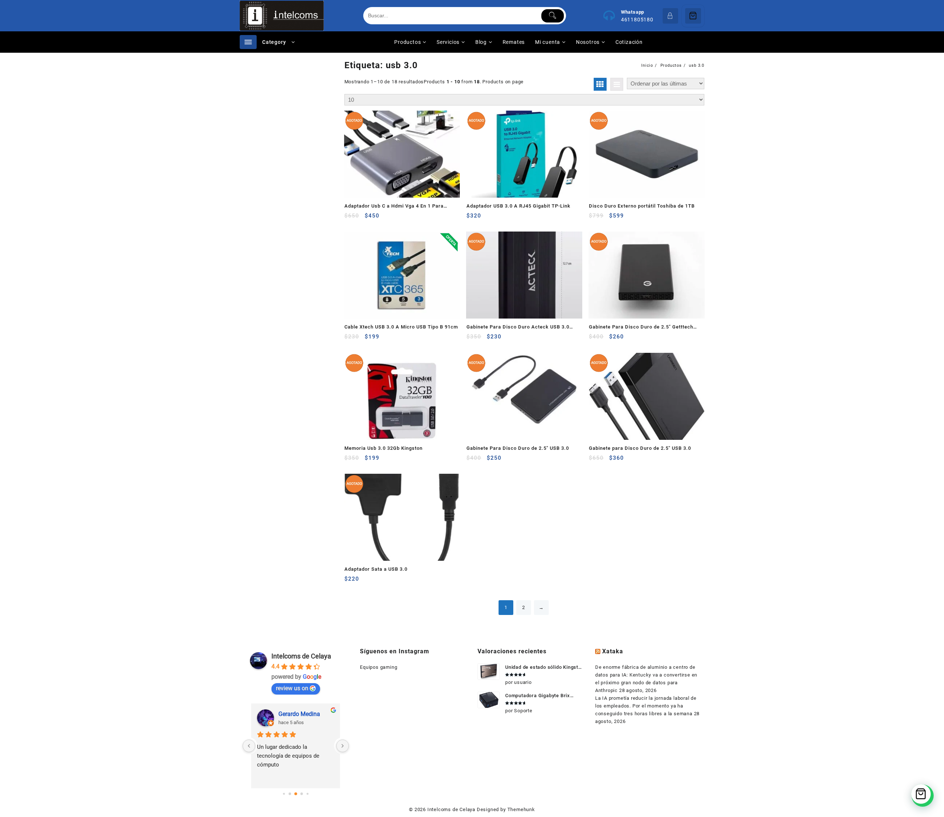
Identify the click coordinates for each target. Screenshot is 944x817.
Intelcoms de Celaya (301, 656)
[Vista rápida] (365, 218)
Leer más (350, 218)
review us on (292, 688)
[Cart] (693, 16)
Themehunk (521, 809)
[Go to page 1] (289, 793)
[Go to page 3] (301, 793)
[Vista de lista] (616, 84)
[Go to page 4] (307, 794)
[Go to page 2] (295, 793)
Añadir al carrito (350, 339)
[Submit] (552, 15)
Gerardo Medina (299, 713)
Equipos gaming (378, 667)
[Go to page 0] (284, 794)
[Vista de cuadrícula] (600, 84)
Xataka (612, 651)
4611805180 (637, 19)
